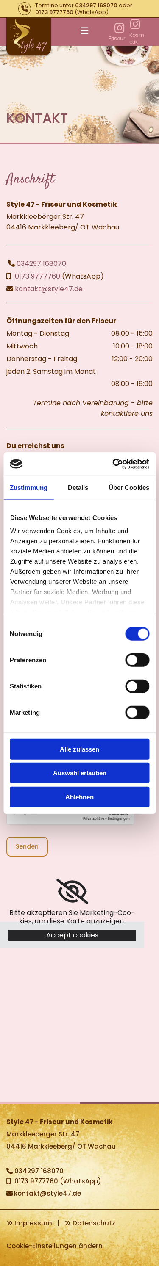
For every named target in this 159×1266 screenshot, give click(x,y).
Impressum (33, 1223)
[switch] (137, 659)
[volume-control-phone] (25, 9)
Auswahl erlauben (79, 773)
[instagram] (119, 27)
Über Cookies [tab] (129, 487)
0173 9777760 (54, 12)
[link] (72, 891)
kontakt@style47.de (49, 289)
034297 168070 (96, 5)
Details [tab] (78, 487)
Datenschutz (94, 1223)
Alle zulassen (79, 748)
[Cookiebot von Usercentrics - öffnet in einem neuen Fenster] (113, 464)
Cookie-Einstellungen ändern (54, 1245)
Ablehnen (79, 796)
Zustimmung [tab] (28, 487)
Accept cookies (72, 935)
